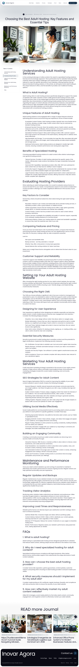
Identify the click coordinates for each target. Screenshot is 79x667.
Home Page (43, 658)
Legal (75, 662)
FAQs (5, 90)
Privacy (67, 662)
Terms (71, 662)
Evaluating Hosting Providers (10, 75)
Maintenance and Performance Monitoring (10, 87)
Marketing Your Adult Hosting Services (10, 83)
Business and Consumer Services (49, 14)
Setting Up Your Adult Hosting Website (10, 79)
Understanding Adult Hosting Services (10, 72)
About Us (63, 662)
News (50, 658)
